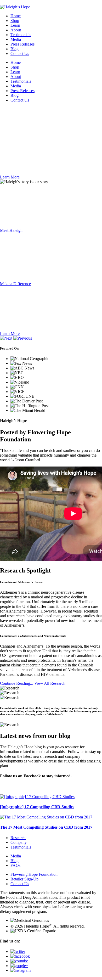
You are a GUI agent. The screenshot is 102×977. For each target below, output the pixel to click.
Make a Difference (15, 284)
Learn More (10, 177)
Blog (14, 49)
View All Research (49, 683)
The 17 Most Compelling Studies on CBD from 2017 (46, 827)
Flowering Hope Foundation (34, 874)
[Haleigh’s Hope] (15, 7)
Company (18, 842)
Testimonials (20, 34)
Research (18, 837)
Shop (14, 20)
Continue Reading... (16, 683)
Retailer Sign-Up (24, 879)
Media (15, 39)
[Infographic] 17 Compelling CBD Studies (37, 807)
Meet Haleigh (11, 230)
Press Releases (22, 44)
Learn (15, 25)
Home (15, 16)
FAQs (15, 865)
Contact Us (19, 53)
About (15, 30)
